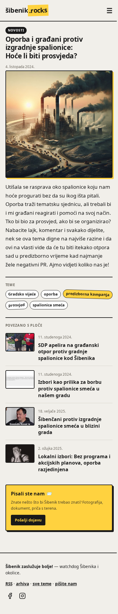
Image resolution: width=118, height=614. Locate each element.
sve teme (42, 583)
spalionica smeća (49, 305)
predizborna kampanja (88, 294)
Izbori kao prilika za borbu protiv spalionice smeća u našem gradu (70, 388)
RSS (8, 583)
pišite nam (66, 583)
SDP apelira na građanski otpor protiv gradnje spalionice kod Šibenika (68, 351)
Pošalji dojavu (28, 520)
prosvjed (16, 305)
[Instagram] (22, 595)
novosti (16, 30)
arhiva (22, 583)
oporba (51, 294)
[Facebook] (10, 595)
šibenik (26, 10)
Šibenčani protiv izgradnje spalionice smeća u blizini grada (69, 426)
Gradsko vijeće (22, 294)
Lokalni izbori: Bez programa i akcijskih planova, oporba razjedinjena (74, 463)
